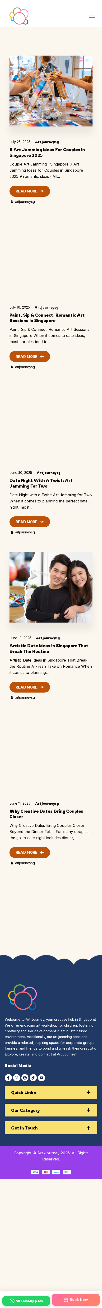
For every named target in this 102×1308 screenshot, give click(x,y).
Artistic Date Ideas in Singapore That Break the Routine (48, 648)
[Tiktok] (33, 1077)
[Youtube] (41, 1077)
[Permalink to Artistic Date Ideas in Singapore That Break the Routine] (51, 587)
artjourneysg (47, 142)
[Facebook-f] (8, 1077)
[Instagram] (16, 1077)
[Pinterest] (24, 1077)
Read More (26, 191)
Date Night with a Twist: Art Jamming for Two (41, 483)
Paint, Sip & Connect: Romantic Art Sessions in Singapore (47, 317)
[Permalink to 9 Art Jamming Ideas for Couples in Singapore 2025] (51, 91)
